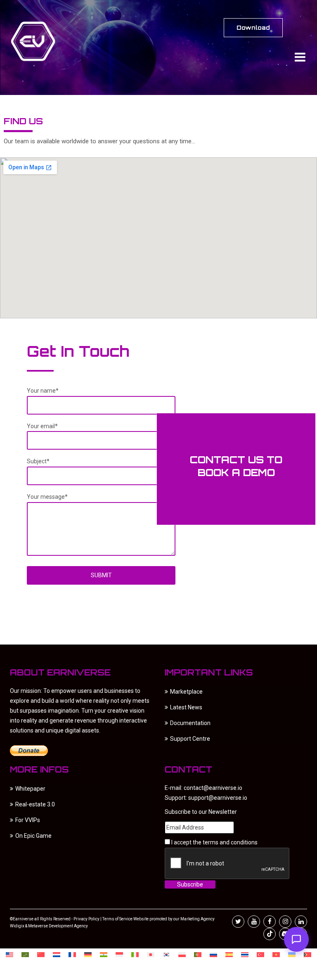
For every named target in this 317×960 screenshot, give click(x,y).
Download (253, 27)
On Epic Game (33, 835)
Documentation (190, 723)
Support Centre (190, 738)
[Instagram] (285, 921)
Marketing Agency (197, 919)
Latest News (186, 707)
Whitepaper (30, 788)
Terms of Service (117, 919)
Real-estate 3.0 (35, 804)
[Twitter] (238, 921)
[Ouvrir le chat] (296, 939)
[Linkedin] (301, 921)
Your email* (42, 425)
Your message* (47, 496)
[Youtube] (254, 921)
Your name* (43, 390)
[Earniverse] (41, 41)
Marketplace (186, 691)
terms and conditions (230, 842)
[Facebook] (269, 921)
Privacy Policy (86, 919)
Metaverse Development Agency (58, 926)
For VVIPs (27, 820)
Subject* (38, 461)
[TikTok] (269, 934)
